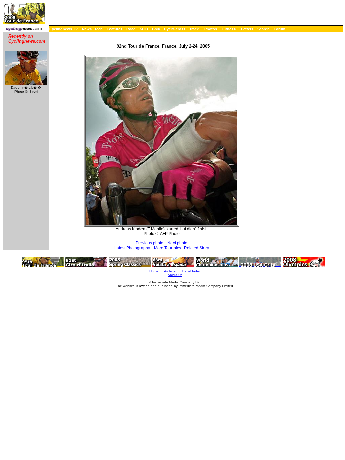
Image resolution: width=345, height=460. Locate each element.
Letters (247, 29)
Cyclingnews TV (63, 29)
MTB (144, 29)
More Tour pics (167, 247)
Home (153, 271)
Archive (170, 271)
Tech (98, 29)
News (87, 29)
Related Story (196, 247)
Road (131, 29)
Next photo (177, 243)
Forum (279, 29)
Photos (210, 29)
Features (114, 29)
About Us (175, 275)
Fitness (229, 29)
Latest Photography (132, 247)
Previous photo (149, 243)
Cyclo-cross (174, 29)
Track (194, 29)
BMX (156, 29)
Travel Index (191, 271)
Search (263, 29)
